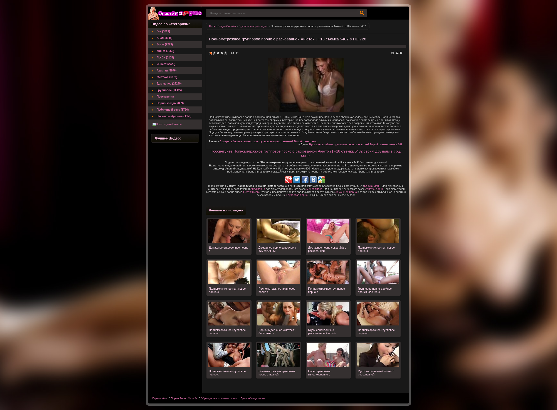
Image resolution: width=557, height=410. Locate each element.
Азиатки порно (374, 189)
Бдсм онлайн (372, 186)
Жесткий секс (251, 192)
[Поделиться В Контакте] (313, 179)
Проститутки (165, 96)
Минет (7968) (165, 51)
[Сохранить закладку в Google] (321, 179)
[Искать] (362, 13)
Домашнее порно (346, 192)
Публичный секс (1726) (173, 109)
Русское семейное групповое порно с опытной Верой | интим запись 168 (356, 144)
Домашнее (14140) (169, 83)
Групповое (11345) (169, 90)
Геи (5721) (163, 31)
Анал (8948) (164, 38)
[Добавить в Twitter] (296, 179)
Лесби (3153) (165, 57)
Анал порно (257, 189)
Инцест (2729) (166, 64)
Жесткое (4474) (167, 77)
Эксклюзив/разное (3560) (174, 116)
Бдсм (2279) (165, 44)
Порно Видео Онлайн (184, 398)
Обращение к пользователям (219, 398)
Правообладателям (252, 398)
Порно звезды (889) (170, 103)
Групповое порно (297, 195)
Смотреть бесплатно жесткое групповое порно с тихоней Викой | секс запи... (269, 141)
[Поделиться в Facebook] (305, 179)
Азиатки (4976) (166, 70)
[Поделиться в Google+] (288, 179)
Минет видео (314, 189)
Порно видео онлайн (175, 13)
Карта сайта (160, 398)
